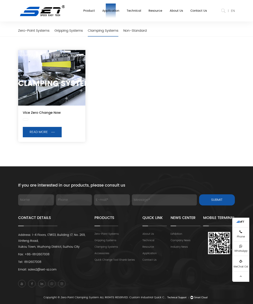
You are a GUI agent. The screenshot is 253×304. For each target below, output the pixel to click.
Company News (180, 240)
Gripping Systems (105, 240)
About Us (176, 10)
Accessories (101, 253)
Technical (134, 10)
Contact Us (198, 10)
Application (110, 10)
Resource (155, 10)
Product (89, 10)
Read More (39, 132)
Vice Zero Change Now (42, 112)
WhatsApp (240, 251)
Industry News (179, 247)
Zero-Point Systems (106, 234)
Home (23, 55)
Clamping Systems (106, 247)
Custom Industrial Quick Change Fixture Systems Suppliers (147, 297)
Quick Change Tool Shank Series (114, 260)
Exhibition (176, 234)
